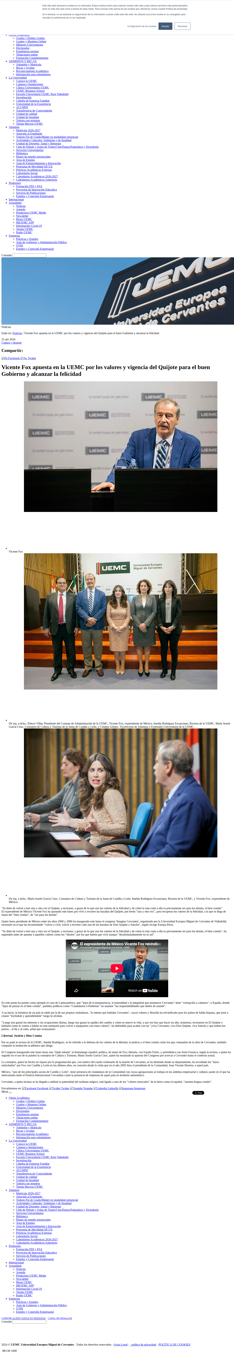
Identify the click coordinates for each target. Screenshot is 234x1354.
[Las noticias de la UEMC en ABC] (157, 1331)
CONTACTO (26, 1318)
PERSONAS (40, 1318)
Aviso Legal (121, 1344)
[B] (10, 1092)
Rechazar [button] (182, 26)
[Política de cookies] (130, 1344)
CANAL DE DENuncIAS (60, 1318)
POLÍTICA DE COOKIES (174, 1344)
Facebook (13, 358)
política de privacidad (143, 1344)
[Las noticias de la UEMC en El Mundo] (174, 1331)
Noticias (17, 333)
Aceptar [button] (165, 26)
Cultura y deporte (11, 342)
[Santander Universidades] (223, 1331)
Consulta (6, 255)
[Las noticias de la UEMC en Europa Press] (194, 1331)
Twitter (31, 358)
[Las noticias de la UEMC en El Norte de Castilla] (122, 1331)
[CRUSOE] (208, 1331)
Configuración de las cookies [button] (141, 26)
